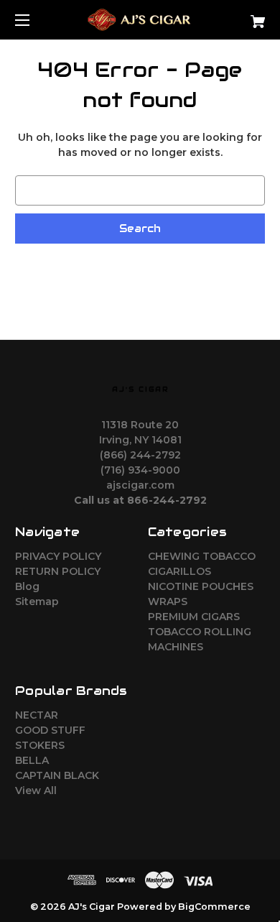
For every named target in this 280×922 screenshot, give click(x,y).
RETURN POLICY (58, 571)
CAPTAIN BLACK (57, 775)
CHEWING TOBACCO (202, 556)
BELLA (32, 760)
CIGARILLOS (179, 571)
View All (36, 790)
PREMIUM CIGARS (194, 616)
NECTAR (36, 715)
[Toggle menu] (35, 20)
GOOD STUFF (50, 730)
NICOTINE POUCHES (200, 586)
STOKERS (40, 745)
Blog (27, 586)
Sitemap (37, 601)
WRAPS (167, 601)
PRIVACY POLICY (58, 556)
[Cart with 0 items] (240, 16)
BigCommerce (214, 906)
